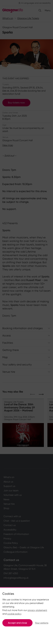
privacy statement (37, 610)
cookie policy (14, 613)
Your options (41, 622)
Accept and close (17, 622)
